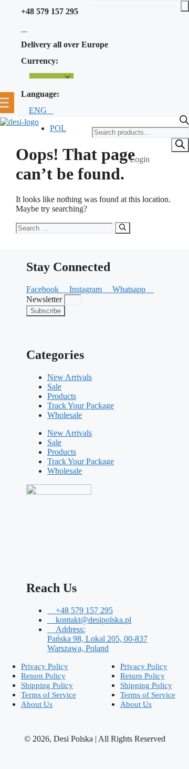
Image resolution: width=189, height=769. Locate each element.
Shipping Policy (47, 685)
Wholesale (64, 415)
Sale (54, 386)
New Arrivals (69, 377)
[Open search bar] (184, 121)
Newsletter (45, 299)
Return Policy (43, 676)
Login (140, 159)
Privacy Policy (44, 666)
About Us (36, 704)
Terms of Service (48, 695)
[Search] (180, 145)
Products (61, 396)
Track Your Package (80, 405)
